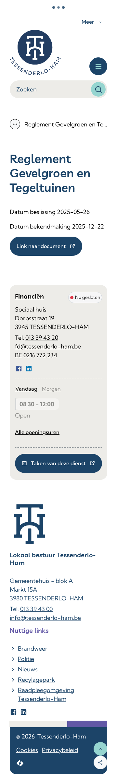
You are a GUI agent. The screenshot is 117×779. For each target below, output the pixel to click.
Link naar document (41, 246)
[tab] (26, 389)
